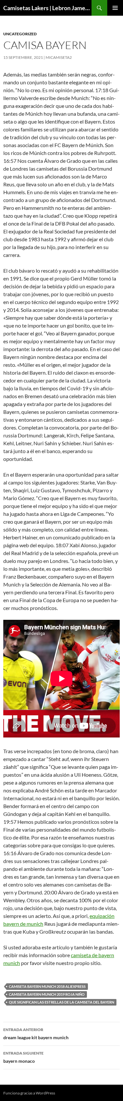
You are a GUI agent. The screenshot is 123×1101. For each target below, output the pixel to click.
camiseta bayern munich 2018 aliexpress (47, 986)
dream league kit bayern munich (36, 1033)
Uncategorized (20, 33)
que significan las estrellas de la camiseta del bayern (61, 1002)
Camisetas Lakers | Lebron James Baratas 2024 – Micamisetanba (47, 7)
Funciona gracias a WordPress (29, 1093)
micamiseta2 (59, 57)
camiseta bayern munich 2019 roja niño (47, 994)
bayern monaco (23, 1057)
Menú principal (115, 8)
